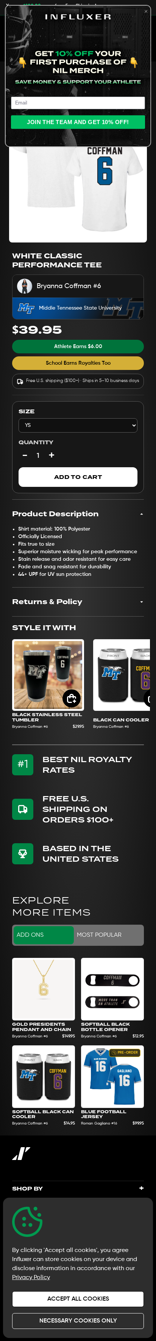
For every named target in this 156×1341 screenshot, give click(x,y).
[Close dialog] (146, 11)
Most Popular (99, 935)
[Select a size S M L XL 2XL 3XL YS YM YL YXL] (78, 425)
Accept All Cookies (78, 1299)
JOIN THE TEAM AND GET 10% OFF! (78, 122)
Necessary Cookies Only (78, 1321)
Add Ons (30, 935)
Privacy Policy (31, 1278)
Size (26, 411)
